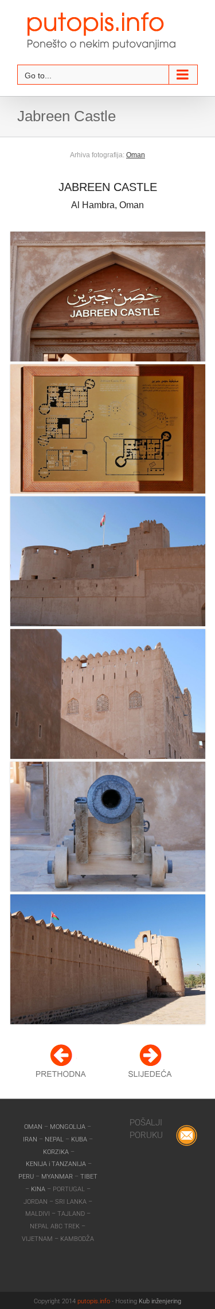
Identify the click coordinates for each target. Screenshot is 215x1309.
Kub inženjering (160, 1301)
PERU (27, 1176)
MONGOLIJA (68, 1127)
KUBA (79, 1139)
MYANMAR (58, 1176)
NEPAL (55, 1139)
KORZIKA (56, 1152)
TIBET (88, 1176)
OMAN (34, 1127)
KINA (39, 1189)
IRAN (31, 1139)
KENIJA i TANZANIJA (56, 1164)
